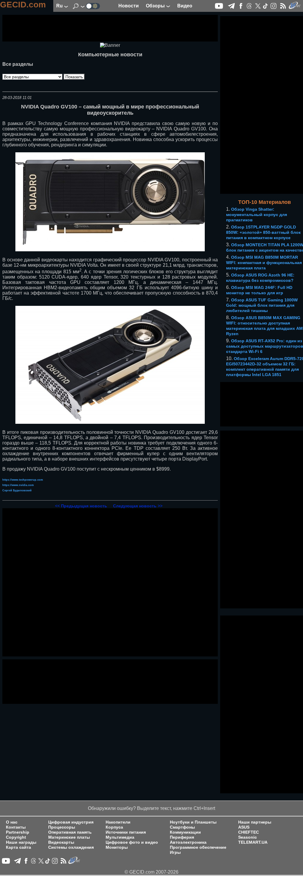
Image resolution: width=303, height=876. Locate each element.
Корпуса (114, 827)
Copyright (16, 837)
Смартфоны (182, 827)
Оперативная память (70, 832)
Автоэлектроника (188, 842)
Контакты (16, 827)
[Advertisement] (110, 28)
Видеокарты (61, 842)
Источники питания (126, 832)
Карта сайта (18, 847)
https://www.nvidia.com (18, 485)
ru (60, 5)
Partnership (17, 832)
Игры (175, 852)
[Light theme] (93, 5)
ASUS (243, 827)
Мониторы (117, 847)
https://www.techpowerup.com (22, 479)
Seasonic (247, 837)
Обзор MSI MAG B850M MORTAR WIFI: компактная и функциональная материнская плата (264, 262)
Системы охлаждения (71, 847)
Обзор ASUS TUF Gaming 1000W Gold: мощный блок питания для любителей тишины (262, 305)
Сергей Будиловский (17, 490)
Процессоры (61, 827)
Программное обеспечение (198, 847)
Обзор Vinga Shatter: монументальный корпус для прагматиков (256, 214)
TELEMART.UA (252, 842)
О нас (11, 822)
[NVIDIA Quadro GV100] (110, 422)
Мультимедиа (120, 837)
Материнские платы (69, 837)
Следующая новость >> (137, 505)
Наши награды (21, 842)
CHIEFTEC (248, 832)
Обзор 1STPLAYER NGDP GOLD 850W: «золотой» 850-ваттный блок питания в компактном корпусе (263, 232)
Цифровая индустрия (71, 822)
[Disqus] (110, 582)
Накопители (118, 822)
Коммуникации (185, 832)
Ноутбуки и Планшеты (193, 822)
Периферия (182, 837)
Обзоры (156, 5)
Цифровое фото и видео (132, 842)
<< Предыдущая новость (81, 505)
